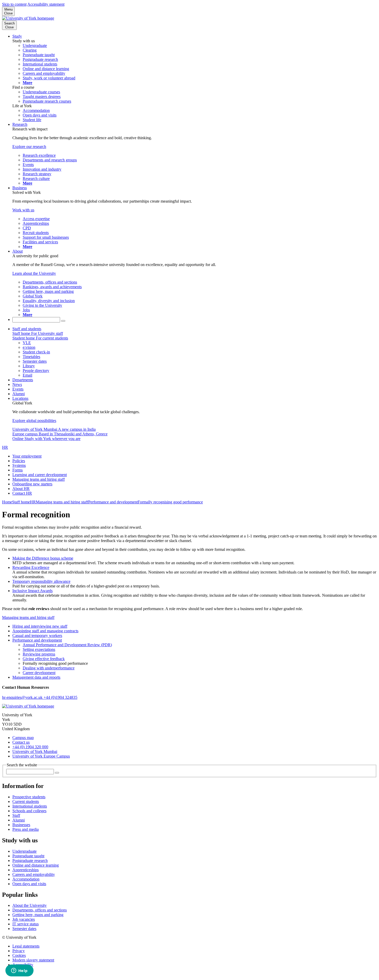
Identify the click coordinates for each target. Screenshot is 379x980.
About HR (21, 488)
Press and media (25, 829)
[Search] (63, 321)
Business (19, 188)
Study (17, 36)
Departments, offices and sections (39, 910)
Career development (39, 672)
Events (17, 389)
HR (5, 447)
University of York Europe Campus (41, 756)
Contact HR (22, 493)
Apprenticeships (25, 870)
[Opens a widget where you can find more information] (19, 971)
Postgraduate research (30, 860)
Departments (22, 380)
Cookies (19, 955)
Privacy (18, 951)
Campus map (23, 737)
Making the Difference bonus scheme (42, 558)
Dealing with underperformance (49, 668)
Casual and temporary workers (37, 635)
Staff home (21, 502)
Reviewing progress (39, 654)
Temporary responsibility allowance (41, 581)
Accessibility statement (45, 4)
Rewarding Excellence (30, 567)
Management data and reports (36, 677)
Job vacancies (23, 919)
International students (29, 806)
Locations (20, 398)
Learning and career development (39, 474)
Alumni (18, 394)
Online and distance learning (35, 865)
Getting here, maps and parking (37, 914)
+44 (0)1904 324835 (60, 697)
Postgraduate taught (28, 856)
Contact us (21, 742)
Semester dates (24, 928)
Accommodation (25, 879)
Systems (19, 465)
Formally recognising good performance (170, 502)
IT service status (25, 924)
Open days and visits (29, 884)
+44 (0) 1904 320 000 (30, 747)
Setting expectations (39, 649)
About (17, 251)
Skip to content (14, 4)
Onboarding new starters (32, 484)
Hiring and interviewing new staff (39, 626)
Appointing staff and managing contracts (45, 631)
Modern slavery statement (33, 960)
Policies (18, 461)
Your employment (27, 456)
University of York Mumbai (34, 751)
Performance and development (113, 502)
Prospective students (28, 797)
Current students (25, 801)
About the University (29, 905)
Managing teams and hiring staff (38, 479)
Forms (17, 470)
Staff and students (26, 329)
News (17, 384)
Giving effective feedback (44, 659)
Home (7, 502)
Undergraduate (24, 851)
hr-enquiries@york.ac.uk (23, 697)
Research (19, 124)
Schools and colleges (29, 811)
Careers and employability (33, 874)
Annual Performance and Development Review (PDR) (67, 645)
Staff (16, 815)
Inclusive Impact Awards (32, 590)
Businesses (21, 825)
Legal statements (25, 946)
